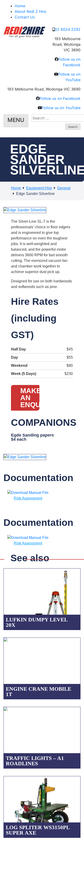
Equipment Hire (39, 188)
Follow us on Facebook (60, 98)
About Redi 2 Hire (30, 11)
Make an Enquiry (29, 398)
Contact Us (25, 17)
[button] (38, 210)
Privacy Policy (9, 852)
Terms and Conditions (36, 852)
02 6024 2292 (67, 29)
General (63, 188)
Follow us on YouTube (61, 107)
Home (20, 5)
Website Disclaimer (66, 852)
